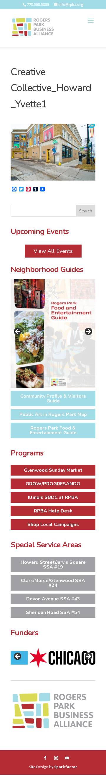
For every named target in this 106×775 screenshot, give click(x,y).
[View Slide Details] (53, 333)
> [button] (88, 331)
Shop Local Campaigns (53, 524)
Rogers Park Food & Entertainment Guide (53, 430)
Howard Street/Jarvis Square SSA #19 (53, 564)
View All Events (53, 251)
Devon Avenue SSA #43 (53, 599)
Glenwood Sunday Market (53, 470)
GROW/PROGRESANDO (53, 484)
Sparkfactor (65, 766)
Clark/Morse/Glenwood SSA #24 (53, 583)
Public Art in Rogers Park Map (53, 414)
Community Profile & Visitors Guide (53, 398)
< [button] (18, 331)
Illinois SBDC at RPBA (53, 497)
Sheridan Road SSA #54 (53, 612)
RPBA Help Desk (53, 511)
